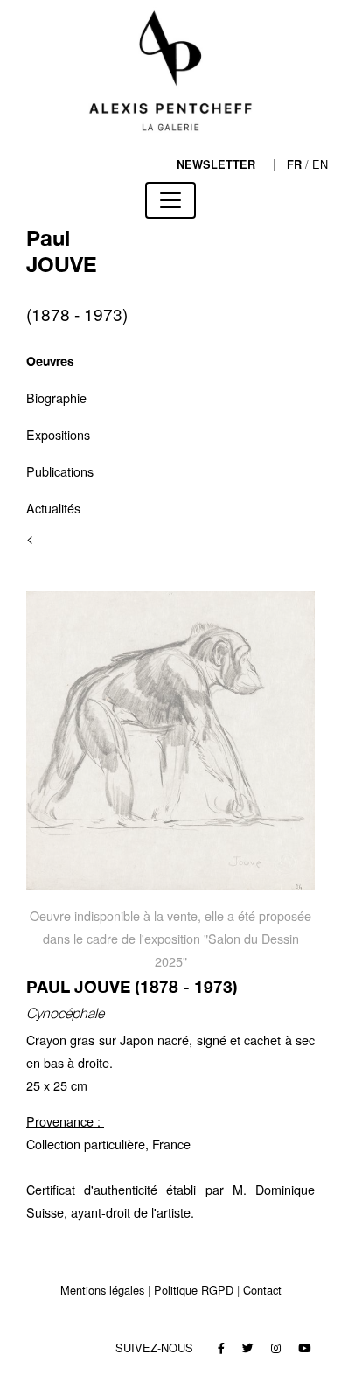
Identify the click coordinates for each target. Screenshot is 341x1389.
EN (320, 164)
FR (294, 164)
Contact (262, 1289)
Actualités (53, 508)
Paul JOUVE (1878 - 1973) (132, 986)
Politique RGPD (193, 1289)
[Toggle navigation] (170, 200)
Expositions (58, 434)
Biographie (56, 397)
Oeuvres (50, 360)
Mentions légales (102, 1289)
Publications (60, 471)
